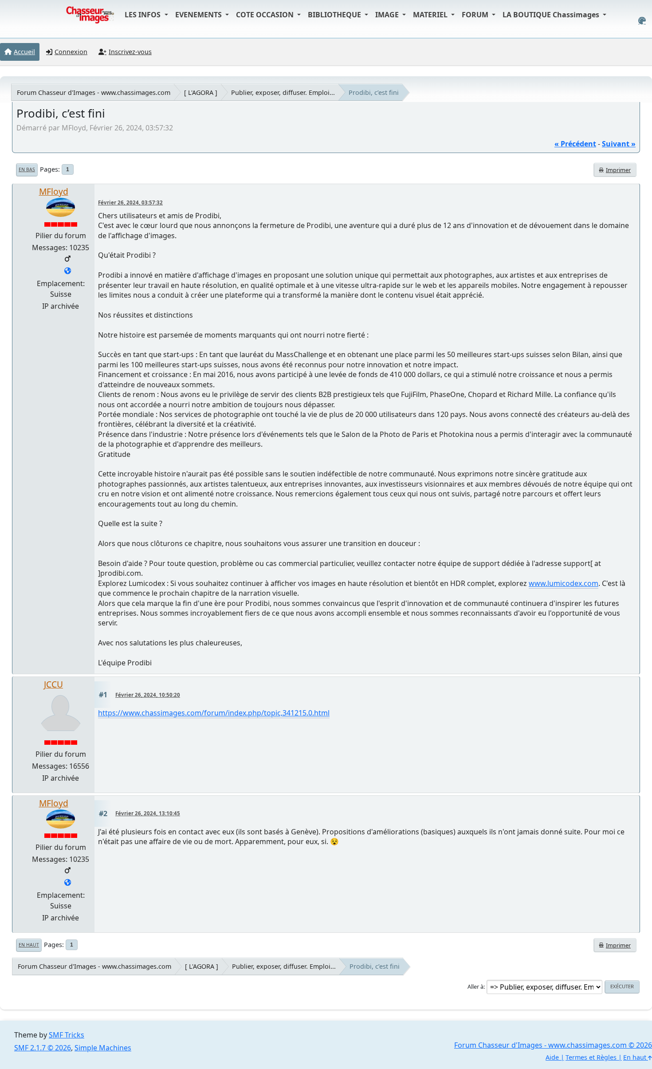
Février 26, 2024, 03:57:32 (130, 202)
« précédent (575, 144)
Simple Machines (103, 1048)
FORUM (476, 15)
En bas (27, 169)
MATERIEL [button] (431, 15)
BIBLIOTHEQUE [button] (335, 15)
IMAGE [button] (388, 15)
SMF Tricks (66, 1035)
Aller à (475, 986)
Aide (552, 1057)
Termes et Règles (591, 1057)
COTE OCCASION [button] (265, 15)
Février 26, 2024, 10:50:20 (147, 695)
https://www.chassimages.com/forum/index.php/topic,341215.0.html (214, 713)
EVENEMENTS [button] (199, 15)
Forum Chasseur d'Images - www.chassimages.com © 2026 (553, 1045)
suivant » (619, 144)
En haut (29, 945)
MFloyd (53, 191)
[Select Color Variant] (642, 21)
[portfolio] (67, 271)
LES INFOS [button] (143, 15)
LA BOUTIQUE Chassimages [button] (552, 15)
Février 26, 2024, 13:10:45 (147, 813)
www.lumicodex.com (563, 583)
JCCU (53, 684)
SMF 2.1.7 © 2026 (42, 1048)
